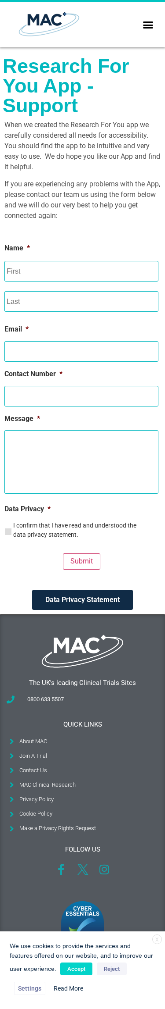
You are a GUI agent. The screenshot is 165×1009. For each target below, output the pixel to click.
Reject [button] (112, 969)
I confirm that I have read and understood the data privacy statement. (74, 530)
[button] (148, 24)
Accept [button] (76, 969)
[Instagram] (104, 869)
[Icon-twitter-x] (82, 869)
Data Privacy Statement (82, 599)
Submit (81, 561)
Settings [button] (29, 988)
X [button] (157, 940)
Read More (68, 988)
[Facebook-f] (60, 869)
